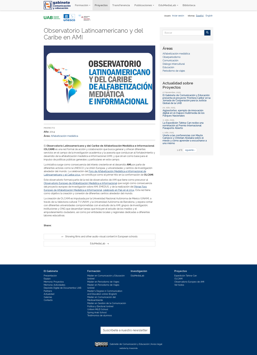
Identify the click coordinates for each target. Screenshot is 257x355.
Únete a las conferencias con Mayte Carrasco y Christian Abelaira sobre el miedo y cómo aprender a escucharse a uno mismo (185, 139)
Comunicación (170, 60)
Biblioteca (189, 5)
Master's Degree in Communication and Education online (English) (104, 292)
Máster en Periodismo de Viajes (103, 281)
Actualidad (49, 294)
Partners (48, 291)
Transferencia (121, 5)
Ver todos (179, 285)
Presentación (50, 275)
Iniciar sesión (178, 15)
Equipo (47, 278)
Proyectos (101, 5)
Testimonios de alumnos (99, 315)
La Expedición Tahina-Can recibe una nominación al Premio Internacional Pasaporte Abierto (183, 125)
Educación (168, 67)
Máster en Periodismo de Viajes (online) (103, 286)
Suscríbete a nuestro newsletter (125, 330)
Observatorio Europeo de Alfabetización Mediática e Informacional (80, 183)
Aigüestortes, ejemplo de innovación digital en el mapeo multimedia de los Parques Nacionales (183, 113)
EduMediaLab (168, 5)
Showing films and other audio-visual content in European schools (101, 236)
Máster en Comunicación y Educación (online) (106, 277)
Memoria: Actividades (54, 285)
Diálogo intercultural (174, 63)
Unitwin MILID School (97, 309)
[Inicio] (58, 5)
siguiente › (190, 150)
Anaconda (133, 348)
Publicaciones (143, 5)
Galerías (48, 297)
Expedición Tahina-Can (185, 275)
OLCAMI (178, 278)
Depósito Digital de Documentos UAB (62, 288)
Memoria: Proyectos (54, 281)
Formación (82, 5)
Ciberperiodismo (172, 57)
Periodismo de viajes (174, 70)
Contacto (48, 300)
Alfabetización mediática (64, 136)
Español (200, 15)
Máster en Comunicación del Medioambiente (101, 298)
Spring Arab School (97, 312)
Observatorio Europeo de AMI (189, 281)
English (209, 15)
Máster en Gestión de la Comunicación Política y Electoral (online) (106, 305)
